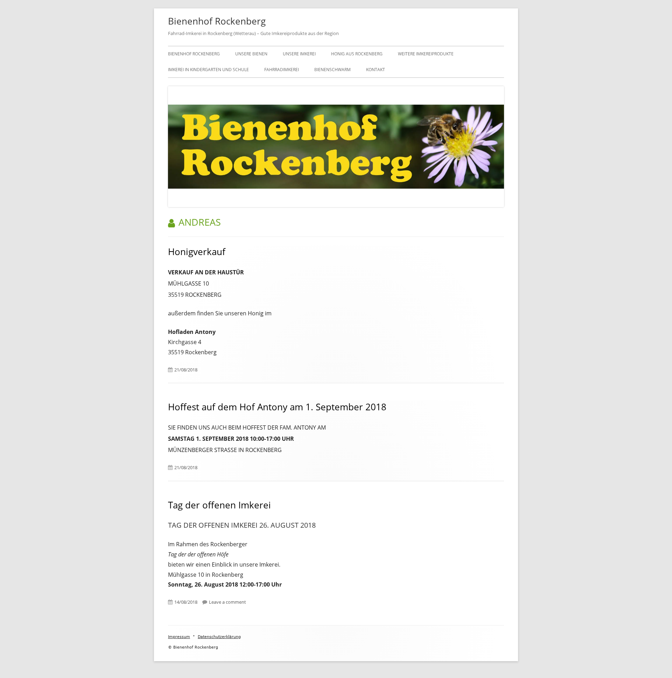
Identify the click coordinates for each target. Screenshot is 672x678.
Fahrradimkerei (281, 70)
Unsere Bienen (251, 54)
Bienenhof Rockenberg (217, 21)
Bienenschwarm (332, 70)
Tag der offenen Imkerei (219, 505)
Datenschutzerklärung (219, 637)
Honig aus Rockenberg (357, 54)
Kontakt (375, 70)
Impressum (179, 637)
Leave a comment (227, 602)
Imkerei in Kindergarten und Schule (208, 70)
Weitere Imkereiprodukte (426, 54)
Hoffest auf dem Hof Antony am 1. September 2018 (277, 406)
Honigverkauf (196, 251)
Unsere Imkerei (299, 54)
